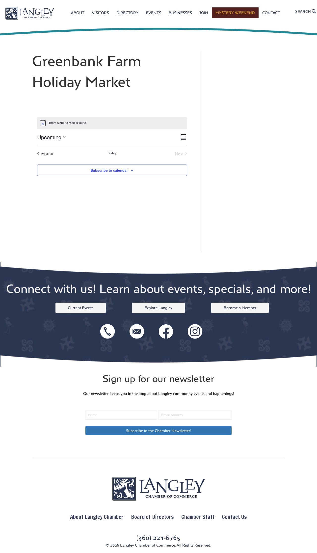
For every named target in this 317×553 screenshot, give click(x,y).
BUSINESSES (180, 13)
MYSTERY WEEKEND (235, 13)
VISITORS (100, 13)
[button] (158, 430)
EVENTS (153, 13)
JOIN (203, 13)
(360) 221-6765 (158, 537)
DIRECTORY (127, 13)
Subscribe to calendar (109, 170)
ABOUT (77, 13)
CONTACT (271, 13)
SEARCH (303, 11)
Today (112, 153)
